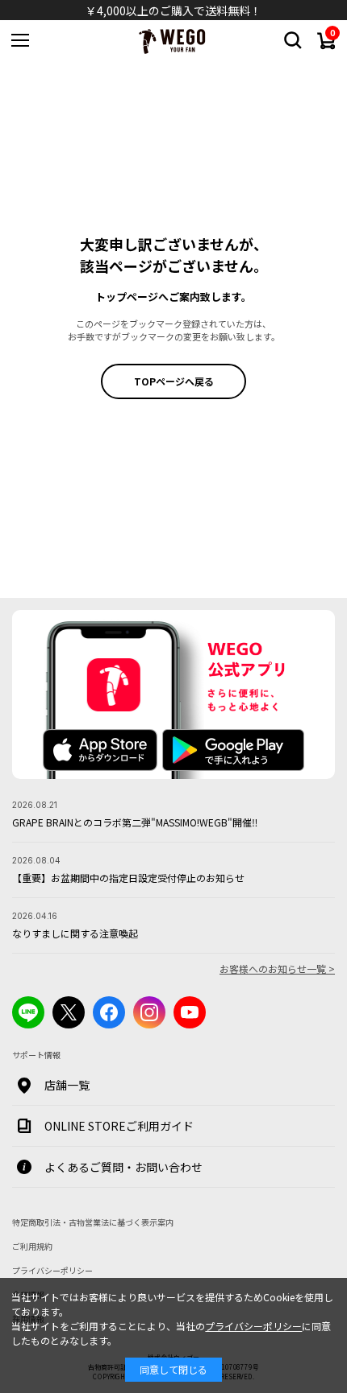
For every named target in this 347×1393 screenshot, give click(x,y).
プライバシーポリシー (253, 1326)
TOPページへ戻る (174, 381)
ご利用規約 (32, 1246)
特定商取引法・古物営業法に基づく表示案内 (93, 1222)
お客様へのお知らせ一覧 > (277, 968)
